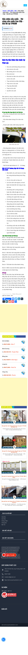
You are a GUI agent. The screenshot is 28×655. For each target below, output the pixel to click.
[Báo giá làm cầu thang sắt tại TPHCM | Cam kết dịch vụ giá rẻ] (14, 493)
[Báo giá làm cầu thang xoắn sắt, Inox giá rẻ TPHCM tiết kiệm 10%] (14, 417)
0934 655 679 (7, 352)
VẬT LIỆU (10, 11)
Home (4, 11)
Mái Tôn (3, 524)
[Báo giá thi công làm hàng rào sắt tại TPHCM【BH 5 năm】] (14, 467)
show (10, 28)
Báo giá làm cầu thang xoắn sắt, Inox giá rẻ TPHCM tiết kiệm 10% (14, 426)
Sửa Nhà (4, 517)
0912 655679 (7, 359)
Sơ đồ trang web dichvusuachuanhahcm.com (11, 557)
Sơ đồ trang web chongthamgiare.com (9, 552)
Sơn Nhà (4, 519)
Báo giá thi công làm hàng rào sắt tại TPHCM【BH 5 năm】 (14, 477)
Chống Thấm (5, 520)
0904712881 (7, 344)
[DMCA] (9, 595)
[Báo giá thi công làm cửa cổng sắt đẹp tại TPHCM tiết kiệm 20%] (14, 442)
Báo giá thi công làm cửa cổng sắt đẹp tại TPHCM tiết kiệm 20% (14, 452)
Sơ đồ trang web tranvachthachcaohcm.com (10, 547)
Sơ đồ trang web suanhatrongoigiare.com (10, 550)
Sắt (15, 11)
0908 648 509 (7, 375)
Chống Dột (4, 522)
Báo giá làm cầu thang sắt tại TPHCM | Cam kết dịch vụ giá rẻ (14, 502)
